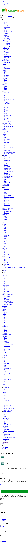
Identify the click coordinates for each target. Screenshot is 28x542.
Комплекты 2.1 (6, 312)
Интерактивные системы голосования (8, 149)
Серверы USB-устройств (7, 349)
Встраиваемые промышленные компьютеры (9, 26)
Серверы (4, 97)
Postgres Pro (4, 270)
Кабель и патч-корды (5, 355)
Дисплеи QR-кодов (5, 440)
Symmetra (5, 135)
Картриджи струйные (6, 300)
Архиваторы (5, 259)
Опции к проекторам (6, 184)
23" (4, 321)
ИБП (4, 132)
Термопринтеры (6, 279)
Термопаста (5, 94)
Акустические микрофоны (7, 138)
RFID (5, 423)
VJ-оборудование (6, 173)
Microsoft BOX (4, 224)
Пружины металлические (7, 401)
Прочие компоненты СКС (7, 363)
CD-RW (5, 413)
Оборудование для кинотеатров (8, 207)
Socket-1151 (5, 87)
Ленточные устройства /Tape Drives (8, 126)
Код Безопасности (6, 235)
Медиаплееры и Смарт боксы (6, 177)
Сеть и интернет (5, 256)
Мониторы (4, 314)
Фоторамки (4, 392)
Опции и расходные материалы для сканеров (8, 294)
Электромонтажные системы (7, 358)
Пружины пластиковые (7, 402)
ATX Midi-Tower (6, 76)
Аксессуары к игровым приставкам (8, 176)
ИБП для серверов (6, 118)
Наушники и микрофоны (6, 332)
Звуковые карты (5, 70)
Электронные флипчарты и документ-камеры (9, 197)
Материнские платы (6, 33)
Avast (5, 227)
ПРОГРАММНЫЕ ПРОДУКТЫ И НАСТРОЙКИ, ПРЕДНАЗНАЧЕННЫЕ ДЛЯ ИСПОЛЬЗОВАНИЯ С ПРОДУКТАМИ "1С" (13, 266)
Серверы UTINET (6, 105)
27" (4, 323)
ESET (5, 230)
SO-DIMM (5, 83)
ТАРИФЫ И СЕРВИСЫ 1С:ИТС (8, 268)
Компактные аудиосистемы (7, 169)
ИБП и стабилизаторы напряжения (7, 130)
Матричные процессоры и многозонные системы (10, 157)
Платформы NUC (6, 59)
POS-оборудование (6, 291)
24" (4, 322)
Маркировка (5, 352)
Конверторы (5, 341)
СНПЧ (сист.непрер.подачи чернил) (8, 302)
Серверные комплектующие (6, 109)
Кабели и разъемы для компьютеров (8, 32)
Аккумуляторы (6, 215)
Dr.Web (5, 228)
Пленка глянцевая (6, 398)
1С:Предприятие (6, 265)
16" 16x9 (5, 315)
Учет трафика (6, 262)
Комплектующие (6, 119)
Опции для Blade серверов (7, 115)
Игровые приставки (5, 175)
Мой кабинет (3, 4)
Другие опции (6, 116)
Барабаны (5, 404)
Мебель (2, 376)
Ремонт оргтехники (4, 2)
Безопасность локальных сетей (8, 340)
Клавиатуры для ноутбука (7, 54)
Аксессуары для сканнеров (7, 433)
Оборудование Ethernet (5, 128)
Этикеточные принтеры (7, 287)
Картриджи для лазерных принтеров (8, 405)
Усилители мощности (6, 163)
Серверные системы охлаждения (8, 121)
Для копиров (4, 396)
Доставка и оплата (4, 518)
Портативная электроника (5, 383)
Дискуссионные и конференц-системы (8, 153)
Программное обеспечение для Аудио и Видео (8, 208)
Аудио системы (5, 155)
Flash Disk (5, 330)
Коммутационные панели (7, 167)
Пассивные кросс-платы (7, 37)
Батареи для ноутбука (6, 49)
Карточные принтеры (5, 426)
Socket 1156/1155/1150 (6, 92)
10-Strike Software (6, 249)
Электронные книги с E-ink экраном (8, 393)
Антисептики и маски (5, 442)
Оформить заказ (2, 533)
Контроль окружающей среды (7, 374)
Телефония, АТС (4, 443)
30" (4, 325)
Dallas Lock (5, 242)
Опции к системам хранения (6, 123)
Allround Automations (6, 254)
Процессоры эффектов (7, 166)
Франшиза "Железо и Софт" (5, 3)
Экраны (5, 183)
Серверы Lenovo (6, 107)
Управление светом (6, 213)
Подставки (5, 50)
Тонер (5, 397)
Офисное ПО (4, 258)
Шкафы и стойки (5, 370)
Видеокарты (5, 28)
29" (4, 324)
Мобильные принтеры (7, 276)
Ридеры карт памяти (6, 75)
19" (4, 318)
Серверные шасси (6, 120)
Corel (5, 245)
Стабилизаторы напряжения (7, 133)
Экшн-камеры (4, 222)
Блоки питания (6, 30)
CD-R (5, 412)
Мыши (5, 328)
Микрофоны (5, 333)
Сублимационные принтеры (7, 281)
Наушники (5, 193)
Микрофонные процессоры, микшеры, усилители (10, 143)
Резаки (4, 282)
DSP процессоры (6, 145)
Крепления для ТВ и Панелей (7, 380)
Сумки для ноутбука (6, 52)
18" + (5, 316)
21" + (5, 320)
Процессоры (5, 35)
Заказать (1, 484)
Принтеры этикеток (6, 277)
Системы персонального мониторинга (8, 171)
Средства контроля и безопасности (7, 372)
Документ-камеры (6, 200)
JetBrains (5, 253)
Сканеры (4, 273)
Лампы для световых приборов (8, 211)
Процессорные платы (6, 38)
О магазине (3, 1)
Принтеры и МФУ (5, 275)
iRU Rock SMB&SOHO (7, 103)
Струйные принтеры (6, 280)
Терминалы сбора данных (6, 439)
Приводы (4, 84)
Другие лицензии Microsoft (6, 264)
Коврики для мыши (6, 307)
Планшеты (4, 388)
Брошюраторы (4, 271)
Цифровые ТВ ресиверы (7, 140)
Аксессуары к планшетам (7, 57)
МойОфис (5, 260)
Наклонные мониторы (7, 205)
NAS (4, 125)
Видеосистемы (4, 198)
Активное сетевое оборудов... (6, 336)
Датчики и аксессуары (7, 373)
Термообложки (6, 403)
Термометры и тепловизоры (6, 441)
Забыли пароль (4, 541)
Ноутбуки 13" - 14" (8, 42)
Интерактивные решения (6, 148)
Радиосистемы (6, 170)
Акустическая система (7, 188)
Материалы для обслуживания (7, 301)
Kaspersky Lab (6, 231)
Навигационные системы (6, 387)
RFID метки (5, 286)
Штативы (5, 219)
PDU (4, 367)
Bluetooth (5, 74)
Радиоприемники (5, 187)
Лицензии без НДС (6, 225)
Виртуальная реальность (6, 391)
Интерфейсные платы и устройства (8, 31)
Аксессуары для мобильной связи (8, 385)
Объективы (5, 217)
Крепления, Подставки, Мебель (6, 378)
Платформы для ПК (6, 34)
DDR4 (5, 82)
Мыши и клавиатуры (5, 326)
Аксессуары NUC (6, 58)
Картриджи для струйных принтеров (8, 406)
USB (4, 72)
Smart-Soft (5, 240)
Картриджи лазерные (6, 299)
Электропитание (4, 129)
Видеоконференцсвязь (7, 346)
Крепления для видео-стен (7, 379)
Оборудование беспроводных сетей (8, 344)
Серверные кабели (6, 122)
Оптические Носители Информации (7, 411)
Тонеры (5, 303)
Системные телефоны (5, 446)
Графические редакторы (6, 244)
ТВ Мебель (5, 382)
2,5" (4, 66)
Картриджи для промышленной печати (9, 409)
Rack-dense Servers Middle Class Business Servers (9, 99)
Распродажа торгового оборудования (7, 425)
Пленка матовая (6, 399)
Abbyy (5, 246)
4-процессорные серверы (7, 102)
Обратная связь (2, 526)
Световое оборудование (6, 209)
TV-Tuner (5, 65)
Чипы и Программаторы (7, 305)
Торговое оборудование (6, 285)
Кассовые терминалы (5, 438)
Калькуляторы (4, 272)
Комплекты (5, 22)
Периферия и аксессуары (4, 306)
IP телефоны (4, 445)
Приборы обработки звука (7, 174)
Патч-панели (5, 361)
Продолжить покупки (7, 533)
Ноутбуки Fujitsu (8, 45)
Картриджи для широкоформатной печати (9, 408)
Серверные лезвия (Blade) (7, 104)
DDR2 (5, 81)
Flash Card (5, 329)
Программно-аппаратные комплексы (7, 127)
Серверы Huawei (6, 108)
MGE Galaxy (5, 136)
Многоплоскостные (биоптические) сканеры (9, 437)
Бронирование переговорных (7, 195)
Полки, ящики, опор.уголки (7, 368)
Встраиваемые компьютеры (6, 203)
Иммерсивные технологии (7, 196)
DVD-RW (5, 86)
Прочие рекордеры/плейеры (7, 180)
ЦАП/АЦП (5, 146)
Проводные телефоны (5, 447)
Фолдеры (4, 293)
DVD (5, 179)
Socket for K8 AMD (6, 96)
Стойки (5, 371)
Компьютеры (4, 21)
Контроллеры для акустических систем (8, 147)
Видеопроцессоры (6, 199)
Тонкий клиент (6, 25)
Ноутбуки (4, 40)
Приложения (4, 233)
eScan (5, 229)
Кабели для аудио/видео (7, 139)
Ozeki (5, 250)
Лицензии (5, 331)
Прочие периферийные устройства (7, 334)
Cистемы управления (5, 154)
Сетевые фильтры (5, 134)
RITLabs (5, 251)
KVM (5, 366)
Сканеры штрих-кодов (7, 289)
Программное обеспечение (5, 223)
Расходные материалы (4, 394)
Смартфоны (5, 386)
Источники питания (5, 353)
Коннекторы (5, 365)
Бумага (5, 295)
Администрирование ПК (7, 257)
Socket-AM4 (5, 80)
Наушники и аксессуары (7, 160)
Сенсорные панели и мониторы (8, 290)
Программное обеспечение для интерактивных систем (10, 152)
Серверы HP (5, 106)
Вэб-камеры (4, 309)
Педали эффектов (6, 165)
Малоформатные (6, 395)
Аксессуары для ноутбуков (6, 48)
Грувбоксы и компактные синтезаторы (8, 172)
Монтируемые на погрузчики (7, 428)
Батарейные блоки (6, 354)
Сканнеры (4, 432)
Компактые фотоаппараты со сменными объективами (9, 221)
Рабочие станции (6, 24)
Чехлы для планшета (6, 55)
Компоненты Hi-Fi (6, 189)
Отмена (1, 536)
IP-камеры (5, 338)
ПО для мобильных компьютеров (8, 430)
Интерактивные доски (7, 182)
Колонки (4, 310)
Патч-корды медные (6, 356)
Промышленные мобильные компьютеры (9, 429)
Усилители (5, 191)
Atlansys (5, 238)
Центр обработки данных (6, 375)
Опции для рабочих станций (6, 39)
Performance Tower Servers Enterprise (8, 98)
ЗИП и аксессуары (6, 419)
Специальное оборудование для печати (7, 284)
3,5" (4, 67)
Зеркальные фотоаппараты (6, 220)
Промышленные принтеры (7, 424)
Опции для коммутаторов (7, 342)
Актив (5, 239)
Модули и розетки (5, 364)
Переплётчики (4, 292)
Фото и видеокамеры (4, 214)
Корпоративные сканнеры (7, 434)
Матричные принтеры (5, 417)
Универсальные (6, 95)
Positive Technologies (6, 236)
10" (4, 389)
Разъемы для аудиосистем (7, 142)
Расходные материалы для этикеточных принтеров (10, 422)
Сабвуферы (5, 161)
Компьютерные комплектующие (5, 60)
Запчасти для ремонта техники (8, 297)
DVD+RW (5, 416)
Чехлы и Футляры (6, 308)
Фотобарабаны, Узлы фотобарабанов (8, 304)
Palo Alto (5, 243)
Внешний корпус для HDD (7, 62)
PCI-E (5, 71)
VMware (5, 241)
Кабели (5, 192)
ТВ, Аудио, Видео (4, 137)
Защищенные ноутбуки (8, 46)
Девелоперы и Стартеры (7, 296)
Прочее (5, 362)
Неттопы (5, 23)
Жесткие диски (6, 29)
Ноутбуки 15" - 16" (8, 43)
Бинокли (5, 216)
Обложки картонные (6, 400)
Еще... (5, 51)
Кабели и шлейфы (6, 73)
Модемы (5, 347)
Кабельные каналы (5, 357)
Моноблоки (4, 47)
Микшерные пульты (6, 159)
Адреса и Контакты (4, 520)
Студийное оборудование (7, 162)
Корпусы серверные (6, 117)
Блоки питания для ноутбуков (7, 56)
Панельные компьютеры (7, 27)
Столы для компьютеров (6, 377)
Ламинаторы (4, 274)
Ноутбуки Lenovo (8, 44)
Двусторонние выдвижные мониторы (8, 204)
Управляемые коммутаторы (7, 337)
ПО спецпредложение (5, 248)
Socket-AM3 (5, 88)
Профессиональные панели (6, 185)
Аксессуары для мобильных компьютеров (9, 431)
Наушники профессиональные (7, 168)
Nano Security (5, 232)
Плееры (4, 390)
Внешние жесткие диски (7, 68)
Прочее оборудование (6, 350)
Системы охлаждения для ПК (7, 36)
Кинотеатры (4, 206)
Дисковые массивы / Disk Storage (8, 124)
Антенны (5, 345)
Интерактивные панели (7, 150)
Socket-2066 (5, 79)
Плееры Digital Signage (7, 164)
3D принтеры (4, 283)
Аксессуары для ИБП (6, 131)
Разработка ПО (5, 252)
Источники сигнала (6, 156)
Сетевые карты (5, 91)
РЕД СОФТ (5, 263)
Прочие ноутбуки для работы (9, 41)
